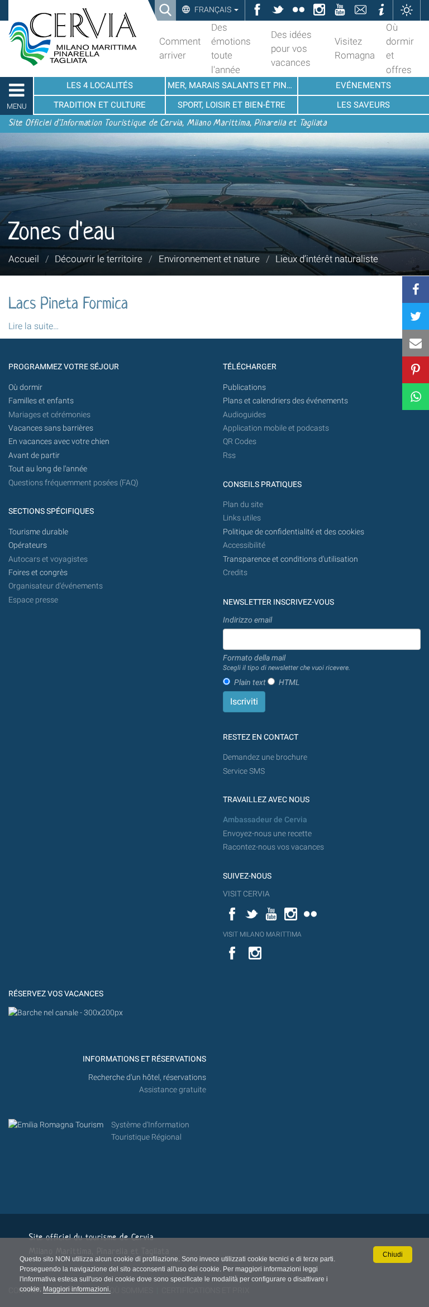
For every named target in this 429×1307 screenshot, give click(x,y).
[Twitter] (415, 316)
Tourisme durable (38, 532)
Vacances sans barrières (50, 428)
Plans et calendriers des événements (285, 401)
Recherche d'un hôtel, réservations (147, 1077)
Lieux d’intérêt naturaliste (326, 258)
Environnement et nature (209, 258)
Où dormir (25, 387)
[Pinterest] (415, 369)
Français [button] (213, 9)
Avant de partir (34, 455)
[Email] (415, 343)
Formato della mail (286, 662)
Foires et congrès (38, 572)
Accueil (23, 258)
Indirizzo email (247, 619)
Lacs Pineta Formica (68, 305)
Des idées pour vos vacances (291, 48)
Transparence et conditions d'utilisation (290, 559)
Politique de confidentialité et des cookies (293, 532)
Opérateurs (27, 545)
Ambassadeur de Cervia (265, 819)
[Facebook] (415, 289)
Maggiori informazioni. (77, 1289)
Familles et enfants (41, 401)
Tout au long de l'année (47, 469)
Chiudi (393, 1254)
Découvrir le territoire (98, 258)
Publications (244, 387)
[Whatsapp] (415, 396)
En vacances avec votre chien (59, 441)
